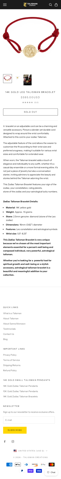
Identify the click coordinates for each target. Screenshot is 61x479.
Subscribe (15, 430)
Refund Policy (10, 370)
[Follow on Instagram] (12, 441)
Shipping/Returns (11, 365)
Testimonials (9, 328)
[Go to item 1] (7, 78)
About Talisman (10, 318)
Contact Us (8, 334)
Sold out (30, 112)
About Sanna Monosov (14, 323)
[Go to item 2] (17, 77)
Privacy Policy (9, 354)
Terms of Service (11, 360)
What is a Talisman (12, 313)
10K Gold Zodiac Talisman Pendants (20, 391)
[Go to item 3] (27, 80)
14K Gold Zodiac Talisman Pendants (20, 386)
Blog (5, 339)
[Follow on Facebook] (4, 441)
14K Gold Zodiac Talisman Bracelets (20, 396)
